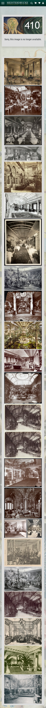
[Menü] (2, 3)
